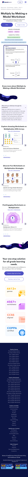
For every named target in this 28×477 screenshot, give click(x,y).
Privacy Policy (14, 455)
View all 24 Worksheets (14, 131)
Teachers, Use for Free (14, 279)
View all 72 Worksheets (14, 170)
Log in (20, 2)
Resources (3, 7)
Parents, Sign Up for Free (14, 273)
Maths (16, 7)
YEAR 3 (11, 31)
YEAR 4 (17, 31)
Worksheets (10, 7)
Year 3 (20, 7)
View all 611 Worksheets (14, 209)
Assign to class (21, 24)
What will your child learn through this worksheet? (11, 106)
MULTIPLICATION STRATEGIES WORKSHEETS (14, 42)
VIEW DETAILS (6, 157)
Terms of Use (5, 455)
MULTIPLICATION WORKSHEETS (13, 40)
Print (7, 24)
